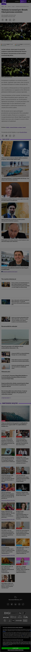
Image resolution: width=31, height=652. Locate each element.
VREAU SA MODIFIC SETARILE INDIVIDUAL (15, 649)
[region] (15, 639)
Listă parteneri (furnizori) (6, 645)
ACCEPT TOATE (15, 648)
